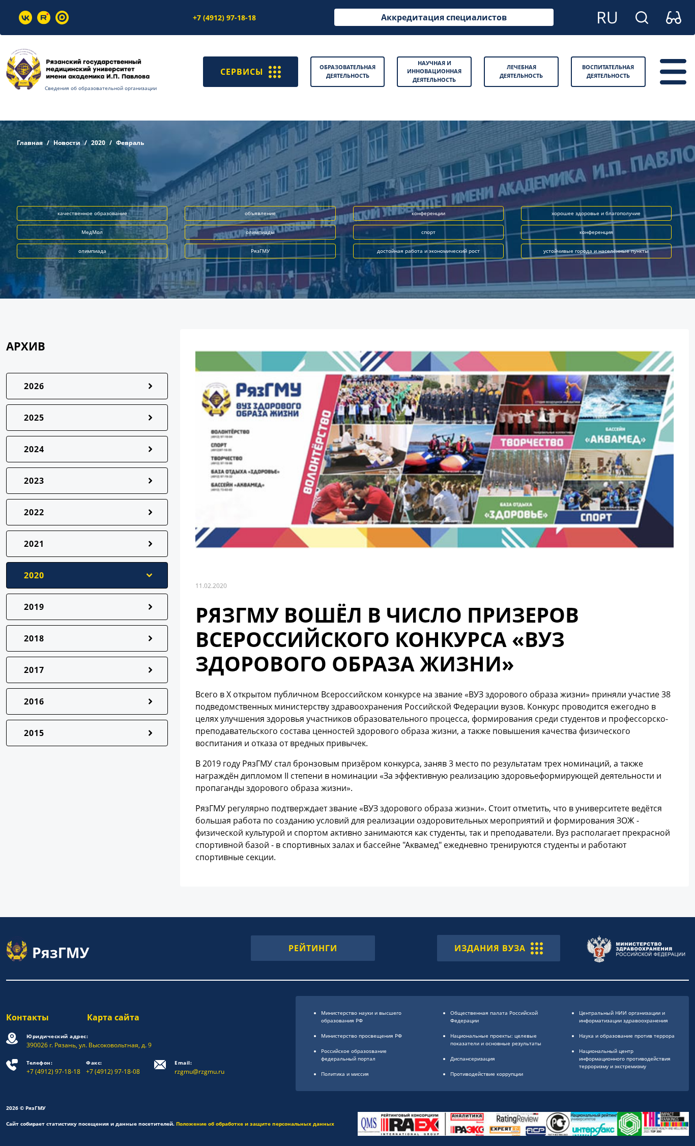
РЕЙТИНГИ (312, 948)
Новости (66, 142)
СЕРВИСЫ (242, 71)
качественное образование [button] (92, 213)
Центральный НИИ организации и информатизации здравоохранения (623, 1016)
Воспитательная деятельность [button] (608, 71)
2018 (34, 638)
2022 (34, 512)
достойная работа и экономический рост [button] (428, 250)
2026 (34, 386)
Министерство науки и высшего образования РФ (361, 1016)
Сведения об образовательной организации (101, 88)
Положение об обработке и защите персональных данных (255, 1123)
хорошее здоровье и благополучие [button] (596, 213)
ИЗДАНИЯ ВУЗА (490, 948)
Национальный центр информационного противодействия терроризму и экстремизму (625, 1058)
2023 (34, 480)
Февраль (130, 142)
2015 (34, 733)
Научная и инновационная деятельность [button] (434, 71)
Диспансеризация (472, 1058)
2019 (34, 606)
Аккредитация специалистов (444, 17)
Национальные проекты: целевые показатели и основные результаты (495, 1039)
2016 (34, 701)
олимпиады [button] (260, 232)
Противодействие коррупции (486, 1073)
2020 (98, 142)
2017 (34, 669)
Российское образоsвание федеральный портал (354, 1054)
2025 (34, 417)
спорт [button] (428, 232)
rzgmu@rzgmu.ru (199, 1067)
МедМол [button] (92, 232)
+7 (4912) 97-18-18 (224, 17)
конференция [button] (596, 232)
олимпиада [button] (92, 250)
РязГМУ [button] (260, 250)
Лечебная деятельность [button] (521, 71)
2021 (34, 543)
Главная (30, 142)
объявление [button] (260, 213)
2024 (34, 449)
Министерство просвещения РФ (361, 1035)
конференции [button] (428, 213)
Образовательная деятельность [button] (347, 71)
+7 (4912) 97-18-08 (113, 1067)
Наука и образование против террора (627, 1035)
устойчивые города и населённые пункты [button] (596, 250)
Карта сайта (113, 1017)
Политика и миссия (345, 1073)
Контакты (27, 1017)
